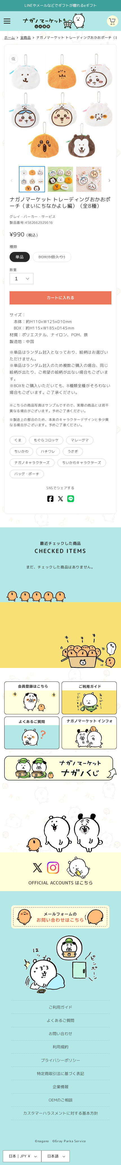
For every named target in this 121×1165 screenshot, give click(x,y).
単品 (19, 256)
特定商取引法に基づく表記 (60, 1073)
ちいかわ (21, 451)
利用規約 (60, 1046)
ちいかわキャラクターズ (81, 462)
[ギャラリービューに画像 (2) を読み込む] (60, 179)
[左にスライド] (11, 180)
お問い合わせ (60, 1033)
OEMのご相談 (61, 1100)
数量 (13, 269)
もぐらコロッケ (46, 440)
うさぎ (73, 451)
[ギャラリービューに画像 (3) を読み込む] (89, 179)
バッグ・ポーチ (26, 473)
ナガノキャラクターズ (32, 462)
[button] (7, 21)
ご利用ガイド (60, 1007)
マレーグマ (80, 440)
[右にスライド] (109, 180)
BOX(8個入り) (54, 258)
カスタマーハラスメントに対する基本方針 (60, 1113)
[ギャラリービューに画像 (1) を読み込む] (32, 179)
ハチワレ (48, 451)
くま (17, 440)
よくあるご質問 (60, 1020)
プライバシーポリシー (60, 1060)
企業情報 (60, 1086)
